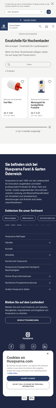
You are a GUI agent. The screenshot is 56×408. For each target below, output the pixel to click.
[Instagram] (22, 346)
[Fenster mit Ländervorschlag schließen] (52, 4)
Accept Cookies (28, 378)
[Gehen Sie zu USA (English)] (49, 12)
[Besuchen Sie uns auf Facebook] (11, 346)
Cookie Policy (12, 373)
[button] (22, 82)
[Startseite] (4, 26)
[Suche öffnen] (40, 26)
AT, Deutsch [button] (13, 27)
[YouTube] (33, 346)
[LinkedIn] (44, 346)
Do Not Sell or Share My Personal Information (28, 385)
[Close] (48, 354)
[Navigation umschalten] (53, 26)
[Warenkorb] (46, 26)
